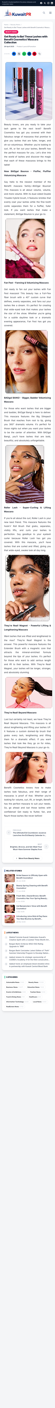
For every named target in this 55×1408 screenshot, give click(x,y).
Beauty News (15, 25)
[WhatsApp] (24, 54)
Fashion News (37, 992)
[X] (45, 3)
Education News (36, 987)
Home (6, 25)
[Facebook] (41, 3)
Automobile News (15, 982)
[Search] (44, 12)
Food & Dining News (15, 997)
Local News (39, 1002)
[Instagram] (48, 3)
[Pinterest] (34, 54)
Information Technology (17, 1002)
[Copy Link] (39, 54)
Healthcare (35, 997)
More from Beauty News (29, 858)
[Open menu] (50, 12)
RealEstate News (14, 1007)
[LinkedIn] (52, 3)
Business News (14, 987)
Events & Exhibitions (16, 992)
